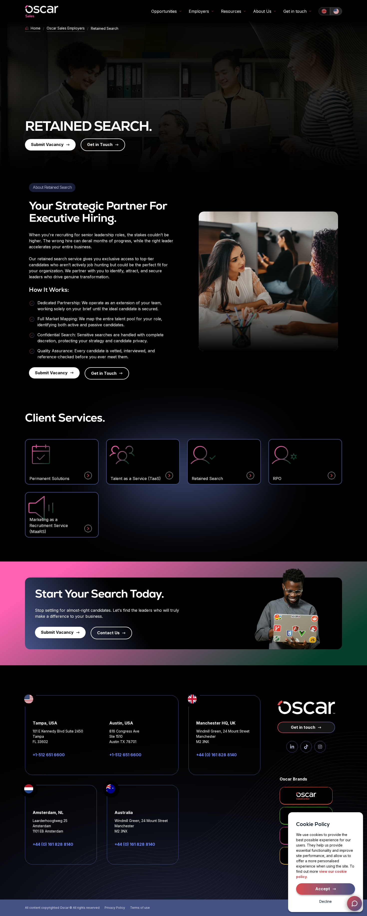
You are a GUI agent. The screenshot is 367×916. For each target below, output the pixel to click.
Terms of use (140, 908)
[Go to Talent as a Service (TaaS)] (169, 476)
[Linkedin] (292, 746)
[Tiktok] (306, 746)
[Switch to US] (336, 11)
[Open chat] (354, 903)
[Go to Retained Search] (250, 476)
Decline (325, 901)
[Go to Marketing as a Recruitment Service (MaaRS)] (88, 528)
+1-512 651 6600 (49, 754)
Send (348, 886)
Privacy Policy (115, 908)
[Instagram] (320, 746)
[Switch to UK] (324, 11)
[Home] (41, 11)
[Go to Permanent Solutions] (88, 476)
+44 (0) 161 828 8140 (216, 754)
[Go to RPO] (332, 476)
